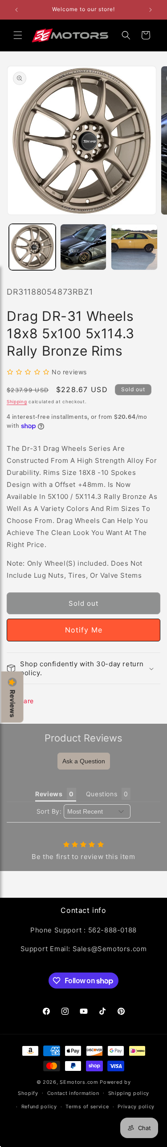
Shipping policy (129, 1093)
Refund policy (39, 1106)
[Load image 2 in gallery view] (83, 247)
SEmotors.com (79, 1082)
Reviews (12, 703)
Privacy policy (136, 1106)
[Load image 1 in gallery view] (32, 247)
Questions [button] (101, 794)
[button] (18, 35)
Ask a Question (83, 761)
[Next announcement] (150, 10)
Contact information (73, 1093)
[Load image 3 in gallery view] (134, 247)
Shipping (17, 401)
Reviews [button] (48, 794)
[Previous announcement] (16, 10)
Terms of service (87, 1106)
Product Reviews (83, 738)
